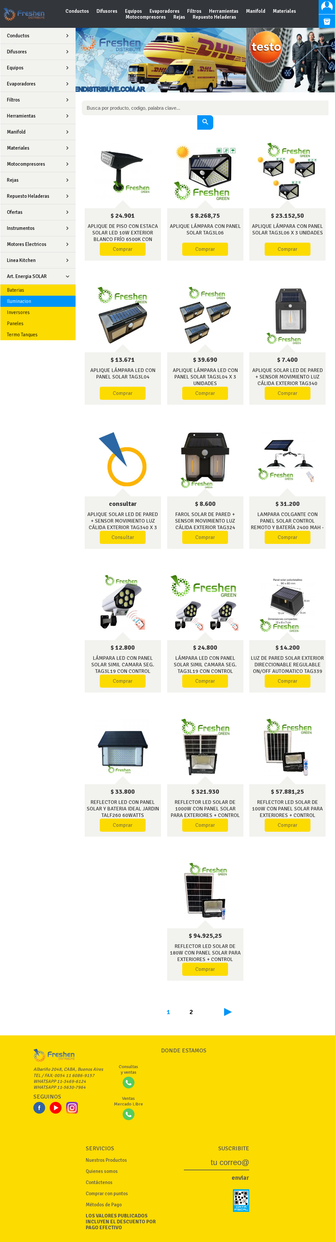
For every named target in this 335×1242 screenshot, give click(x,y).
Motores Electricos (26, 244)
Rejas (179, 17)
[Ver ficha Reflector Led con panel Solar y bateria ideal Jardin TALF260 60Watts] (123, 747)
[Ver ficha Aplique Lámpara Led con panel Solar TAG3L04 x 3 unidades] (205, 315)
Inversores (18, 312)
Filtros (195, 11)
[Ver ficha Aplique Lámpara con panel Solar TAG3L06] (205, 171)
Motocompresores (146, 17)
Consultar (123, 537)
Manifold (256, 11)
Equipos (134, 11)
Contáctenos (99, 1182)
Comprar (122, 249)
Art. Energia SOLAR (27, 276)
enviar (240, 1178)
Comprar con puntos (107, 1193)
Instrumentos (21, 228)
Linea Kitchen (21, 260)
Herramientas (224, 11)
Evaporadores (165, 11)
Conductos (77, 11)
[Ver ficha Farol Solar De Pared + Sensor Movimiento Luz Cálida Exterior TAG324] (205, 459)
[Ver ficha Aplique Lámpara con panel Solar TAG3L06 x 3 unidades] (287, 171)
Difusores (107, 11)
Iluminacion (19, 301)
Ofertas (15, 212)
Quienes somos (102, 1171)
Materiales (284, 11)
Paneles (15, 323)
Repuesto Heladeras (214, 17)
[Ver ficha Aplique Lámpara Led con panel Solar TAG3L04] (123, 315)
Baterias (15, 290)
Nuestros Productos (106, 1160)
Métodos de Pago (104, 1205)
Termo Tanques (22, 335)
